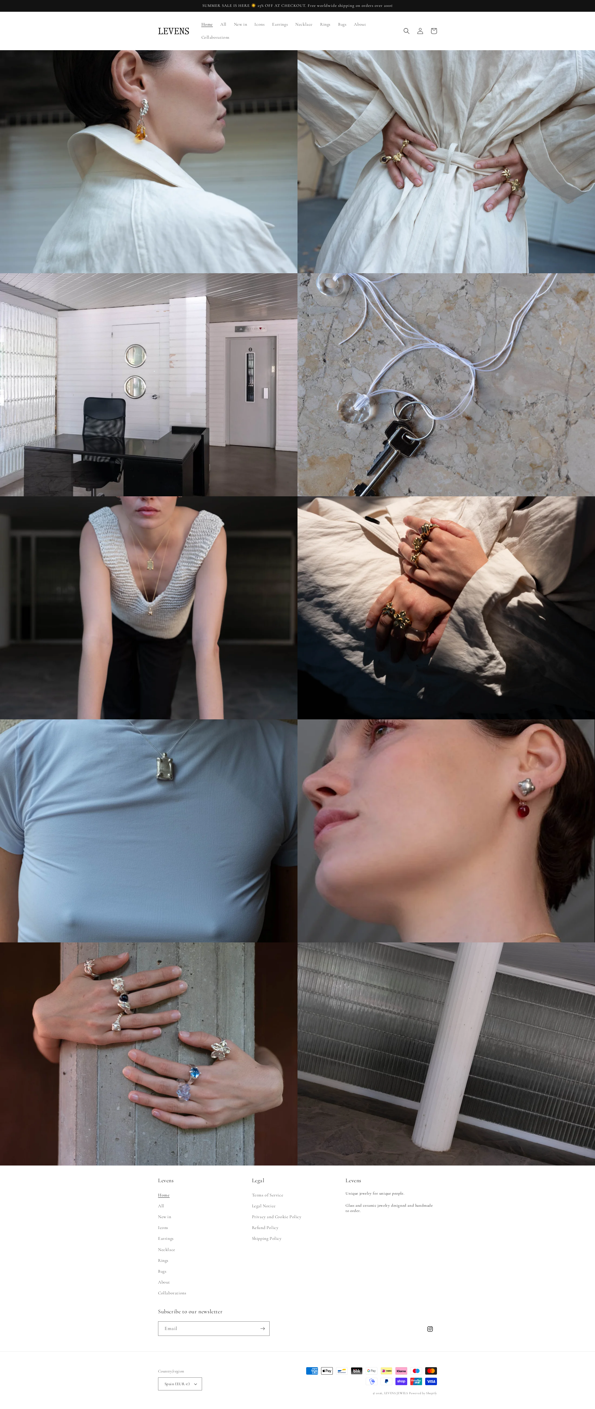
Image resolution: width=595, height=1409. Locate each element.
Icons (163, 1227)
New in (164, 1216)
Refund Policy (265, 1227)
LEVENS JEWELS (396, 1393)
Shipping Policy (267, 1238)
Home (164, 1195)
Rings (163, 1260)
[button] (406, 31)
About (164, 1282)
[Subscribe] (262, 1328)
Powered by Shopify (423, 1393)
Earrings (166, 1238)
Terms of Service (268, 1195)
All (161, 1206)
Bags (162, 1271)
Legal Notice (264, 1206)
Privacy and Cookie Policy (277, 1216)
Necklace (166, 1249)
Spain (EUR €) (177, 1383)
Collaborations (172, 1293)
